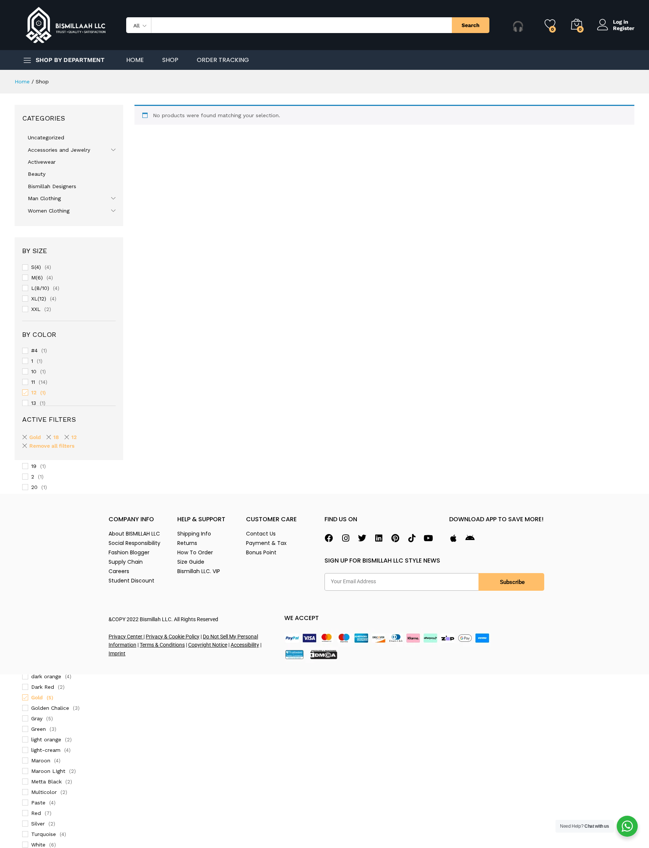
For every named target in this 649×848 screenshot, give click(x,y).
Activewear (42, 162)
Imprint (117, 653)
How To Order (195, 552)
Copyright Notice (207, 645)
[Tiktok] (411, 538)
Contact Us (261, 533)
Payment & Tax (266, 543)
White (38, 845)
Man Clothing (44, 198)
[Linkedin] (378, 538)
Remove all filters (51, 446)
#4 (34, 350)
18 (56, 437)
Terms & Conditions (162, 645)
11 (33, 382)
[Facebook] (329, 538)
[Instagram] (345, 538)
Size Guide (190, 562)
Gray (36, 718)
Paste (38, 803)
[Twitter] (362, 538)
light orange (46, 739)
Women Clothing (48, 211)
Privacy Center (126, 637)
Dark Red (42, 687)
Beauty (36, 174)
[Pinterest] (395, 538)
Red (36, 813)
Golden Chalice (50, 708)
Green (38, 729)
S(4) (36, 267)
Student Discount (131, 580)
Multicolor (44, 792)
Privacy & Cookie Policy (172, 637)
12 (33, 392)
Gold (37, 697)
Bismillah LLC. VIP (198, 571)
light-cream (45, 750)
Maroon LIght (48, 771)
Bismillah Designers (52, 186)
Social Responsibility (134, 543)
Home (135, 60)
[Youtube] (428, 538)
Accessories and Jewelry (59, 150)
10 (33, 371)
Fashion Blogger (129, 552)
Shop (170, 60)
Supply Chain (126, 562)
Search (471, 25)
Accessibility (245, 645)
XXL (36, 309)
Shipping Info (194, 533)
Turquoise (43, 834)
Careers (119, 571)
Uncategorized (46, 137)
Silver (38, 824)
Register (623, 28)
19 (33, 466)
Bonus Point (261, 552)
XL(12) (38, 299)
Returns (187, 543)
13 (33, 403)
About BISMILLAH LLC (134, 533)
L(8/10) (40, 288)
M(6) (37, 278)
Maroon (40, 760)
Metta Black (46, 782)
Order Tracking (223, 60)
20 (34, 487)
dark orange (46, 676)
